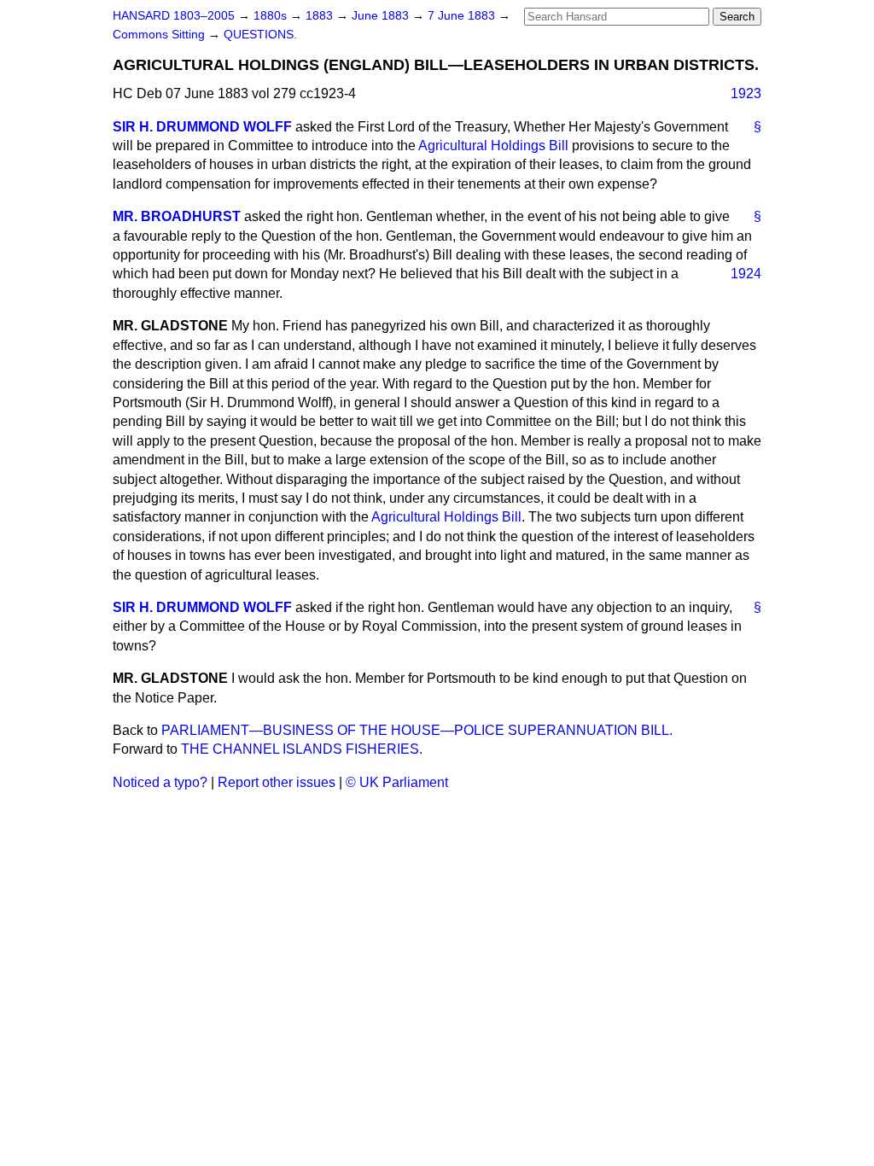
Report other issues (276, 782)
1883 (321, 15)
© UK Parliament (397, 782)
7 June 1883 (463, 15)
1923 (746, 93)
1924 (746, 273)
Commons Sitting (160, 34)
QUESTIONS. (260, 34)
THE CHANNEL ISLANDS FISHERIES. (301, 749)
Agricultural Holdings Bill (493, 145)
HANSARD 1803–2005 (174, 15)
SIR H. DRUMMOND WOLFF (202, 127)
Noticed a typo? (160, 782)
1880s (271, 15)
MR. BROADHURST (177, 216)
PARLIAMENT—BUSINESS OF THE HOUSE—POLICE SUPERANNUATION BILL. (417, 730)
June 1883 (382, 15)
